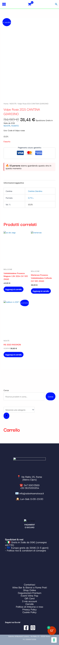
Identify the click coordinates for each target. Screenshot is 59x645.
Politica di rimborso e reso (29, 606)
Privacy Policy (29, 609)
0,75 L (31, 197)
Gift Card (30, 598)
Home (6, 103)
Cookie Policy (29, 612)
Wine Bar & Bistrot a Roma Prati (29, 587)
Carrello (29, 603)
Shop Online (29, 590)
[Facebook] (26, 627)
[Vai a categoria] (6, 416)
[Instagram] (33, 627)
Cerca (6, 390)
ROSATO (15, 125)
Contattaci (29, 584)
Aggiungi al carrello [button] (13, 289)
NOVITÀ (13, 103)
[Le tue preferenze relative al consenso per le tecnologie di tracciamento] (54, 640)
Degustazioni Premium (29, 592)
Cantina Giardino (35, 191)
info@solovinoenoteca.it (31, 493)
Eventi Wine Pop (29, 595)
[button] (56, 4)
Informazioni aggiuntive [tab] (14, 182)
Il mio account (29, 601)
